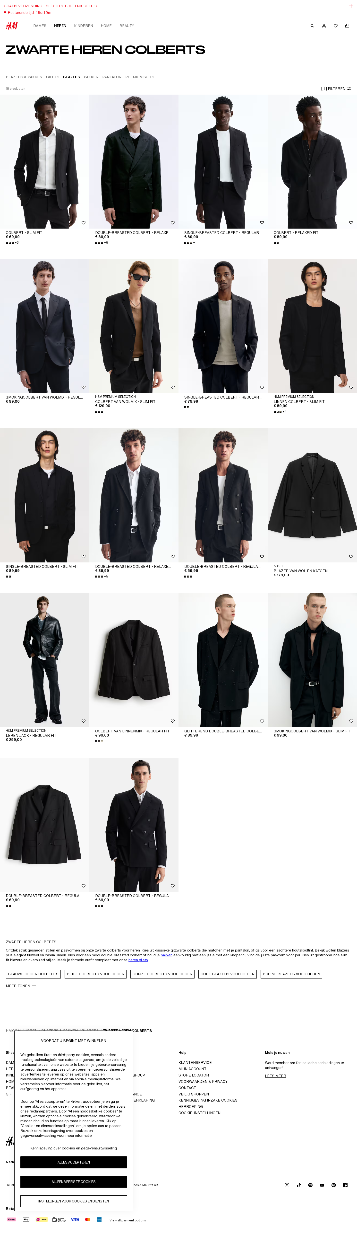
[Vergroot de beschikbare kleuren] (277, 243)
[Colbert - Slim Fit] (44, 162)
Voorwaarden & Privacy (203, 1081)
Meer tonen (18, 986)
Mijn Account (192, 1069)
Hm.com (13, 1031)
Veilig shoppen (193, 1094)
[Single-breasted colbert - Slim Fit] (44, 495)
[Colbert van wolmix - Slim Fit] (134, 326)
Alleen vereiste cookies (74, 1182)
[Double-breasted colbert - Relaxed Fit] (134, 162)
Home (106, 26)
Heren (60, 26)
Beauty (126, 26)
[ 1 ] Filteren (333, 89)
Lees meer (275, 1076)
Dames (39, 26)
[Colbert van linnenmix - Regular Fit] (134, 660)
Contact (187, 1088)
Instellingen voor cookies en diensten (73, 1201)
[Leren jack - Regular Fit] (44, 660)
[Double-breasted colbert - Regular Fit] (223, 495)
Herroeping (190, 1106)
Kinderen (83, 26)
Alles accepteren (74, 1162)
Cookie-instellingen (199, 1113)
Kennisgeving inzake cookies (208, 1100)
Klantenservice (195, 1062)
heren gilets (138, 960)
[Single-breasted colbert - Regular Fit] (223, 162)
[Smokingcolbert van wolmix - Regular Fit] (44, 326)
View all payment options (128, 1220)
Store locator (193, 1075)
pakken (166, 955)
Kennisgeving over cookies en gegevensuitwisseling (73, 1148)
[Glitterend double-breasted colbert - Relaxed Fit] (223, 660)
